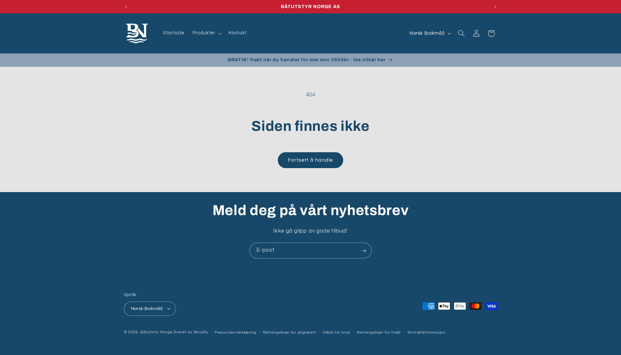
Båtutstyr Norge (156, 332)
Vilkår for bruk (336, 332)
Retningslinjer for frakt (379, 332)
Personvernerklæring (235, 332)
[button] (206, 33)
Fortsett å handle (310, 160)
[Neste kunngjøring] (495, 6)
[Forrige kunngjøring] (126, 6)
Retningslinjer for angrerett (289, 332)
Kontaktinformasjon (427, 332)
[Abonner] (363, 250)
